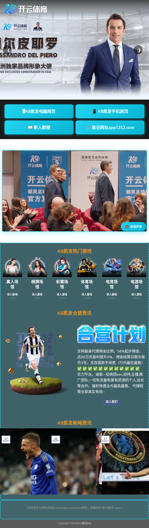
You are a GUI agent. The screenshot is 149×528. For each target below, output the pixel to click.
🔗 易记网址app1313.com (110, 127)
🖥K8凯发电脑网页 (39, 111)
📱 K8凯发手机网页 (110, 111)
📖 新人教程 (39, 127)
